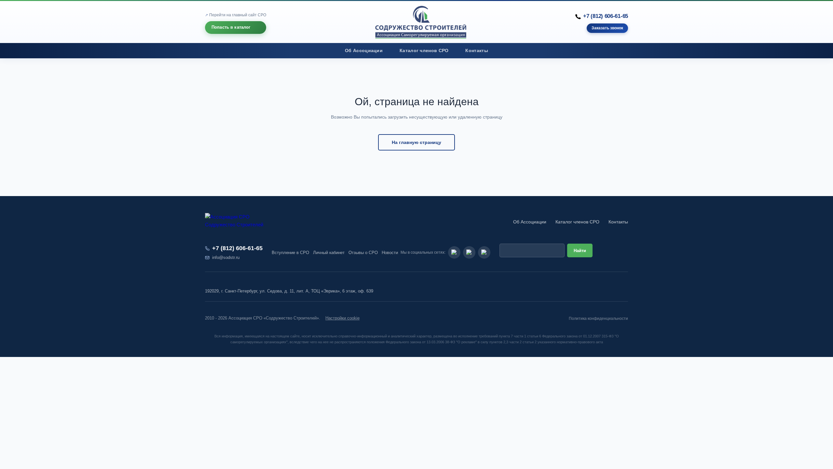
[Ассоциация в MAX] (484, 252)
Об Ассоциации (364, 50)
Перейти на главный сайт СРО (237, 15)
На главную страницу (416, 142)
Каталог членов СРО (424, 50)
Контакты (476, 50)
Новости (390, 252)
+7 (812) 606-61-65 (605, 16)
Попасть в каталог (231, 27)
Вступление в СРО (290, 252)
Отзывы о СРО (363, 252)
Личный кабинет (329, 252)
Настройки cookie (342, 318)
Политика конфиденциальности (598, 318)
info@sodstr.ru (225, 257)
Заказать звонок (607, 28)
